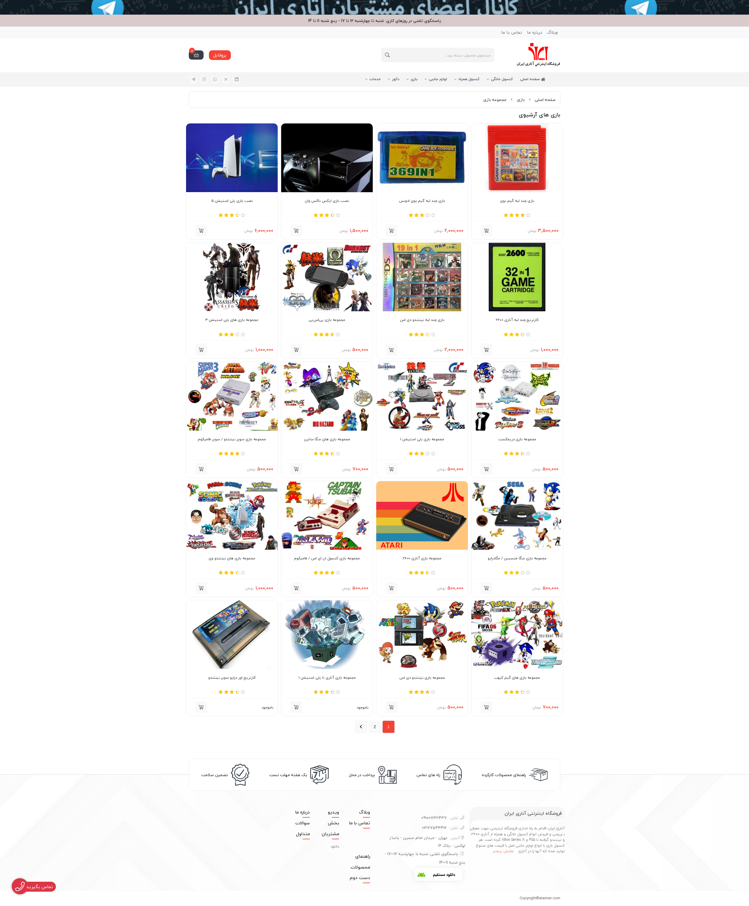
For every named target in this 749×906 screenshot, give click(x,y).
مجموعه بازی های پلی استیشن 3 (231, 320)
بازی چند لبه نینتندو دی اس (422, 320)
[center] (387, 55)
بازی (414, 79)
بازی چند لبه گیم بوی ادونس (422, 201)
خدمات (375, 79)
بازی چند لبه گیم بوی (517, 201)
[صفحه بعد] (361, 727)
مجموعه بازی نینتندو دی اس (422, 678)
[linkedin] (237, 79)
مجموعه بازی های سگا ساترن (327, 439)
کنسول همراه (469, 79)
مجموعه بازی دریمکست (517, 439)
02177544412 (440, 827)
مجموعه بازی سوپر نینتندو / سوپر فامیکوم (232, 439)
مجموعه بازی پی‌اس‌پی (327, 320)
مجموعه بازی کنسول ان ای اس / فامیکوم (327, 558)
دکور (395, 79)
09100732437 (439, 817)
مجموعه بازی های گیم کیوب (517, 678)
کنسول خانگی (502, 79)
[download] (438, 874)
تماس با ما (511, 32)
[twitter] (226, 79)
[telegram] (193, 79)
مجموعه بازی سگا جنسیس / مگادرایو (517, 558)
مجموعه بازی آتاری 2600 (422, 558)
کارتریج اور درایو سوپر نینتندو (232, 678)
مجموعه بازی (494, 99)
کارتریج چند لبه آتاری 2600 (517, 320)
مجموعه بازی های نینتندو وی (232, 558)
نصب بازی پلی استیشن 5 (232, 201)
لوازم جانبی (438, 79)
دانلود (335, 846)
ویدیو (333, 812)
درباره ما (534, 32)
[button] (391, 349)
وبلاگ (552, 32)
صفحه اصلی (530, 79)
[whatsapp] (215, 79)
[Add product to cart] (486, 230)
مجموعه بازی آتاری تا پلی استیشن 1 (327, 678)
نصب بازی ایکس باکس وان (327, 201)
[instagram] (204, 79)
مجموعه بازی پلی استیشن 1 (422, 439)
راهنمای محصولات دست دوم (360, 867)
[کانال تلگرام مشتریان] (374, 7)
